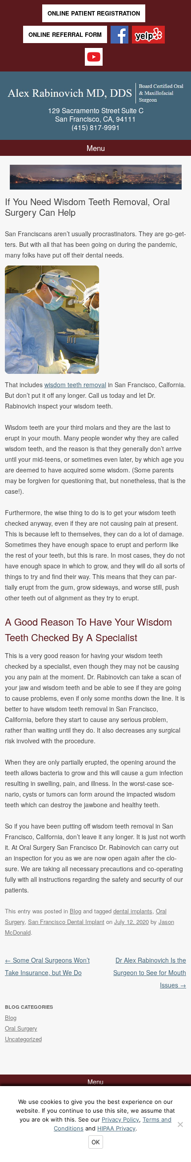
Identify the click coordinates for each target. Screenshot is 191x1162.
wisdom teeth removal (75, 384)
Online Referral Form (65, 34)
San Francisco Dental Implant (66, 921)
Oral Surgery (21, 1028)
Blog (75, 911)
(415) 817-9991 (96, 127)
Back (17, 176)
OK (96, 1142)
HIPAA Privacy (116, 1128)
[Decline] (179, 1124)
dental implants (132, 911)
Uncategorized (23, 1039)
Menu (96, 148)
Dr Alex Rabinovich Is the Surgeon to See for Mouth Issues (149, 972)
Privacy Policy (120, 1119)
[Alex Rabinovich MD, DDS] (96, 91)
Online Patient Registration (94, 13)
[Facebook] (119, 35)
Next (174, 176)
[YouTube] (94, 57)
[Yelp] (148, 35)
